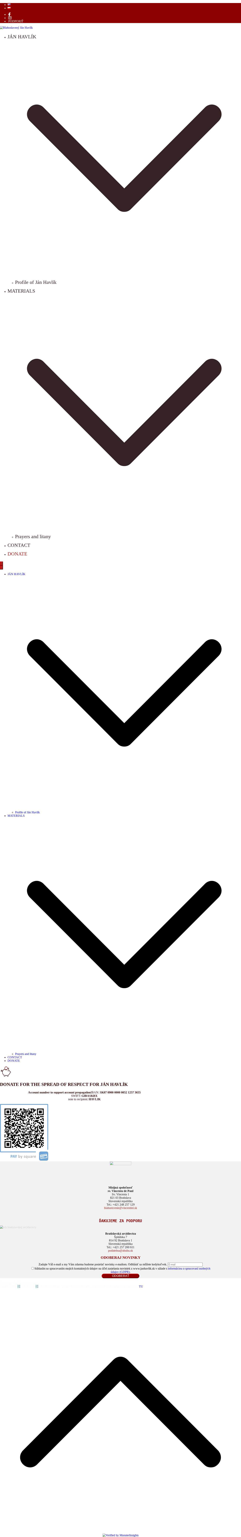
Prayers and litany (33, 536)
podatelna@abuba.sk (120, 1250)
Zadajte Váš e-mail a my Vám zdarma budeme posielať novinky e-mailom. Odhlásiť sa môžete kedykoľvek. (103, 1264)
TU (141, 1286)
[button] (124, 273)
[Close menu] (1, 567)
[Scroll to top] (120, 1531)
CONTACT (19, 545)
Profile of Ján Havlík (35, 282)
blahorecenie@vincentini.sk (120, 1208)
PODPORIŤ (16, 21)
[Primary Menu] (1, 563)
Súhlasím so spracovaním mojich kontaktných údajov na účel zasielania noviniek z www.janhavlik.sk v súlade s (122, 1270)
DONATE (17, 554)
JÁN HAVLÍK (16, 574)
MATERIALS (16, 815)
